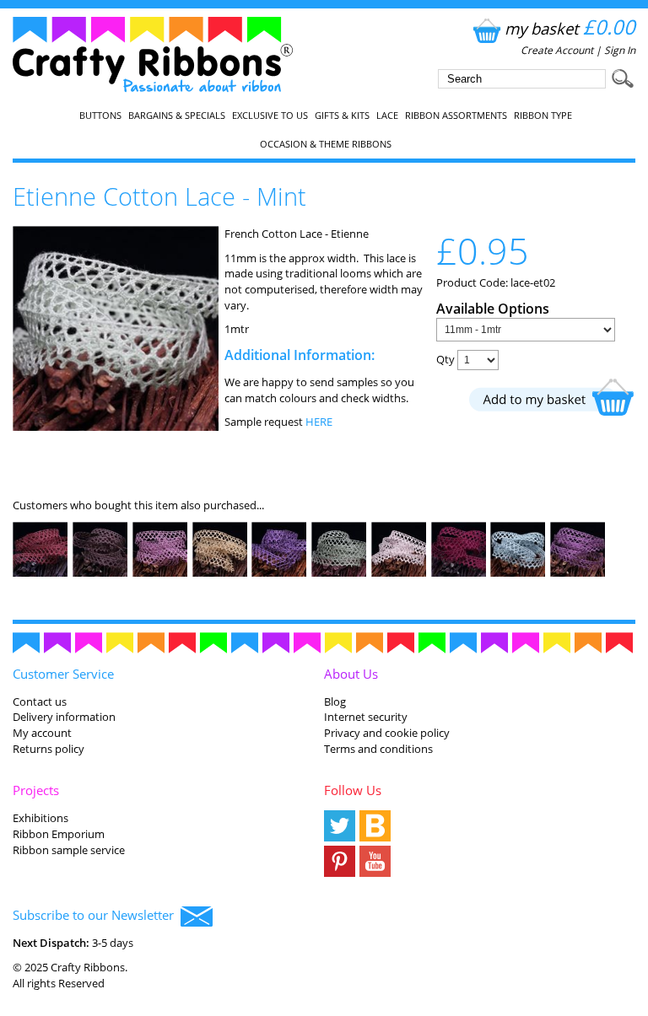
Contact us (40, 701)
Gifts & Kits (342, 115)
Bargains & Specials (176, 115)
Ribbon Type (543, 115)
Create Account (557, 50)
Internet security (366, 716)
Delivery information (64, 716)
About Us (351, 673)
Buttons (100, 115)
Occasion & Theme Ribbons (326, 144)
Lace (387, 115)
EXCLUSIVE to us (270, 115)
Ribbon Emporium (59, 833)
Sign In (619, 50)
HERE (318, 421)
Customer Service (63, 673)
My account (42, 732)
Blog (335, 701)
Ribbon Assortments (456, 115)
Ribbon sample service (69, 849)
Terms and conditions (378, 748)
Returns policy (48, 748)
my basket (570, 28)
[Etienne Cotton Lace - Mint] (115, 426)
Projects (36, 790)
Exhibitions (40, 817)
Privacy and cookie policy (387, 732)
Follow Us (352, 790)
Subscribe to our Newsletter (97, 914)
